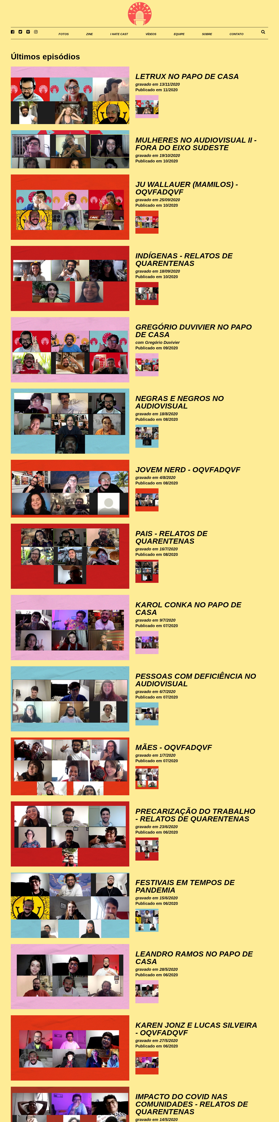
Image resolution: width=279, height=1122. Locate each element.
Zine (63, 38)
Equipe (167, 38)
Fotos (35, 38)
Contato (232, 38)
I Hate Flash (139, 13)
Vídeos (135, 38)
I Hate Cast (97, 38)
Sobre (199, 38)
